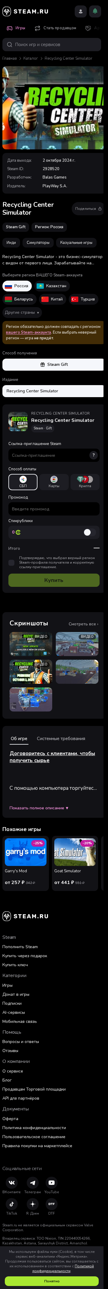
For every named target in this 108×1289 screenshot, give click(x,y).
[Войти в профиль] (81, 11)
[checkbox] (11, 563)
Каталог (30, 58)
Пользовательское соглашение (33, 1137)
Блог (7, 1080)
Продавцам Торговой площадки (34, 1089)
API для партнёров (20, 1098)
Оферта (10, 1119)
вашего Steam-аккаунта (28, 332)
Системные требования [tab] (61, 739)
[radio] (23, 482)
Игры (7, 985)
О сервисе (12, 1071)
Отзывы (10, 1051)
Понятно (52, 1281)
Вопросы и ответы (20, 1042)
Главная (9, 58)
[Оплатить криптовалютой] (85, 482)
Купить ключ (15, 965)
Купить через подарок (24, 956)
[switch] (89, 532)
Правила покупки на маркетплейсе (37, 1146)
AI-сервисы (13, 1012)
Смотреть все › (83, 624)
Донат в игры (15, 994)
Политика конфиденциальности (34, 1128)
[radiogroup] (54, 482)
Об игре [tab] (19, 739)
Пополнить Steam (20, 947)
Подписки (12, 1003)
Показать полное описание (39, 808)
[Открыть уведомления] (95, 11)
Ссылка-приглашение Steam (51, 449)
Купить (53, 580)
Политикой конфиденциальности (63, 1268)
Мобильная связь (19, 1021)
